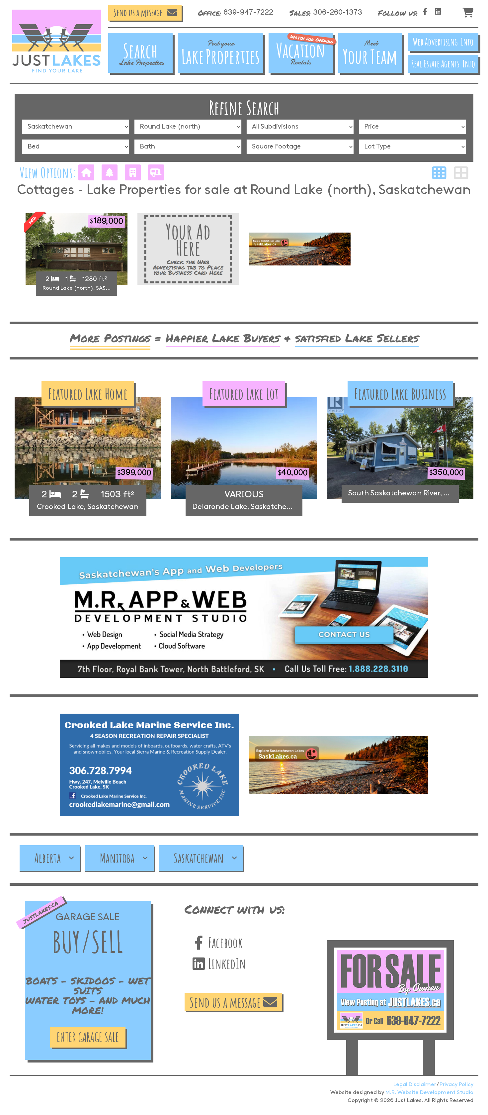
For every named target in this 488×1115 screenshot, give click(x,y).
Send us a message (137, 12)
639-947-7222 (248, 12)
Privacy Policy (456, 1084)
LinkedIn (225, 963)
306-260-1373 (337, 12)
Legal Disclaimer (414, 1084)
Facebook (224, 942)
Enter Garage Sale (88, 1037)
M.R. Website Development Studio (429, 1092)
